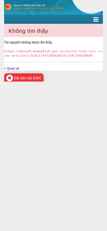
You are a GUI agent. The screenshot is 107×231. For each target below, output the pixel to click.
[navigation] (53, 19)
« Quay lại (11, 68)
